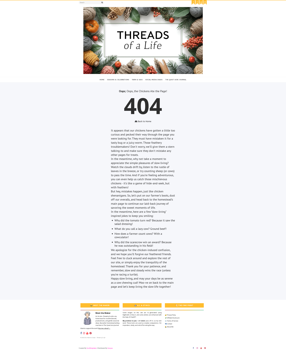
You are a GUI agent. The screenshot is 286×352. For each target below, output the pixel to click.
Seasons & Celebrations (118, 80)
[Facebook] (81, 333)
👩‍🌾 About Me (169, 327)
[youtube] (201, 2)
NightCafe (126, 315)
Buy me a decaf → (104, 328)
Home (102, 80)
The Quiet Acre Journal (175, 80)
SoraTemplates (92, 348)
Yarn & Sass (137, 80)
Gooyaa (110, 348)
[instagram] (197, 2)
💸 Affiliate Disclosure (172, 318)
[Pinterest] (90, 333)
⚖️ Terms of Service (171, 321)
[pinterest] (205, 2)
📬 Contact (168, 324)
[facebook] (193, 2)
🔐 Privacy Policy (170, 315)
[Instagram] (84, 333)
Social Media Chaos (154, 80)
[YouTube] (87, 333)
